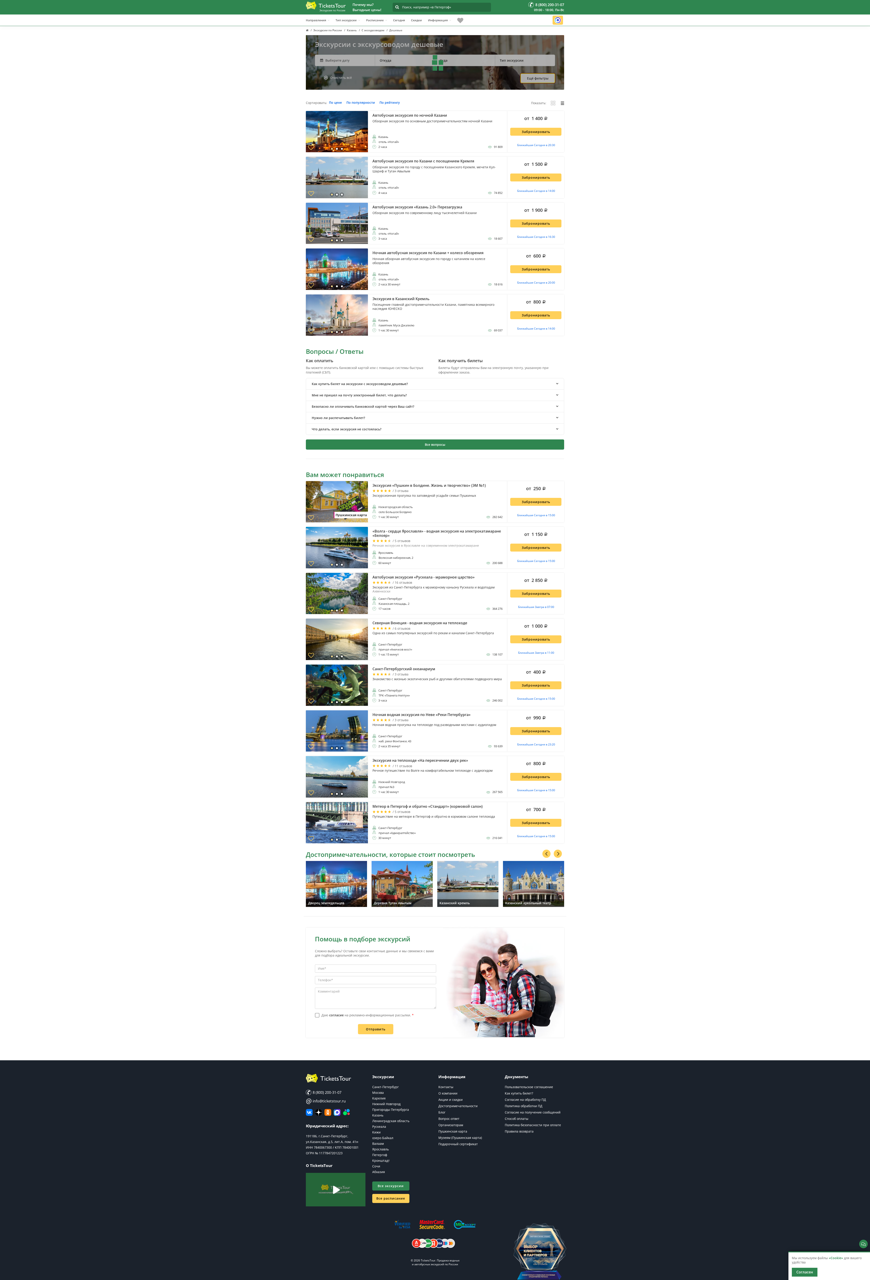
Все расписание (390, 1198)
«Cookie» (836, 1258)
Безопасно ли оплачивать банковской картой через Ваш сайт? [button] (363, 406)
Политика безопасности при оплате (533, 1125)
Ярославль (380, 1149)
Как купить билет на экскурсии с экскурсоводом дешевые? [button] (360, 384)
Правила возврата (519, 1131)
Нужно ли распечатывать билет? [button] (338, 418)
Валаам (378, 1143)
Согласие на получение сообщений (533, 1112)
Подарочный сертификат (458, 1144)
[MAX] (337, 1112)
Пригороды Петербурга (390, 1109)
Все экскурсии (391, 1186)
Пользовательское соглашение (529, 1087)
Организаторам (450, 1125)
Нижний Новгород (386, 1104)
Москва (378, 1092)
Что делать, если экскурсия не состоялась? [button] (346, 429)
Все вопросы (435, 444)
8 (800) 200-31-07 (326, 1092)
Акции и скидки (450, 1099)
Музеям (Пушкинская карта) (460, 1137)
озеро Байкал (382, 1138)
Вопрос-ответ (448, 1118)
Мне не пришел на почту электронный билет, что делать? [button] (359, 395)
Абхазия (378, 1172)
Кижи (376, 1132)
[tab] (435, 383)
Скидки (416, 20)
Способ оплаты (516, 1118)
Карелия (379, 1098)
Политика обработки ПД (523, 1106)
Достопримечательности (458, 1106)
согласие (336, 1015)
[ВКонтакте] (309, 1112)
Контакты (445, 1087)
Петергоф (379, 1155)
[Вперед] (558, 854)
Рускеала (379, 1126)
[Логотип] (326, 5)
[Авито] (346, 1112)
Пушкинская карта (452, 1131)
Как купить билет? (519, 1093)
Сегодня (399, 20)
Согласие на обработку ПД (525, 1099)
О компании (447, 1093)
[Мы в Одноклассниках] (327, 1112)
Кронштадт (381, 1160)
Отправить (375, 1029)
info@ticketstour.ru (326, 1101)
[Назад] (546, 854)
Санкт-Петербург (385, 1087)
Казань (377, 1115)
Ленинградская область (390, 1121)
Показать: (538, 103)
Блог (441, 1112)
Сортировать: (316, 103)
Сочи (376, 1166)
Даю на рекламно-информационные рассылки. (367, 1015)
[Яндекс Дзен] (318, 1112)
